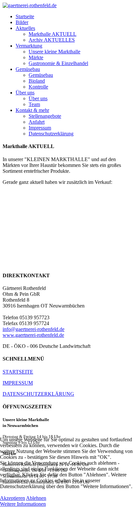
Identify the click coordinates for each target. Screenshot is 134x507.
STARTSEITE (18, 372)
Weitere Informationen (23, 504)
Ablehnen (36, 498)
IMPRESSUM (18, 383)
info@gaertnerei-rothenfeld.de (33, 329)
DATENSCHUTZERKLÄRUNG (38, 394)
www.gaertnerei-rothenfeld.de (33, 335)
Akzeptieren (12, 498)
